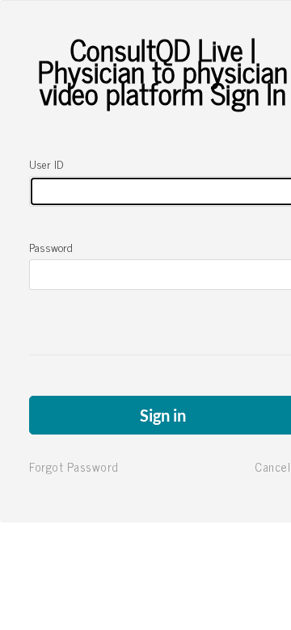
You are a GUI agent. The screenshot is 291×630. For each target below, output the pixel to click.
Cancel (272, 467)
